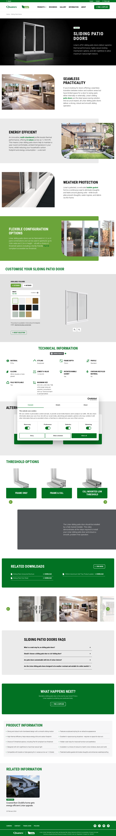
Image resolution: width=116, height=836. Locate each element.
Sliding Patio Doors (16, 14)
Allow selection (58, 435)
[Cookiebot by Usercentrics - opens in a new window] (89, 399)
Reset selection (19, 332)
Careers (91, 1)
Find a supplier (103, 7)
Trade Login (107, 1)
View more (99, 566)
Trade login (27, 826)
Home (8, 14)
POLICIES (36, 826)
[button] (58, 647)
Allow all (84, 435)
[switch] (47, 428)
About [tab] (86, 405)
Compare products (58, 353)
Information (73, 7)
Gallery (63, 7)
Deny (32, 435)
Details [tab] (58, 405)
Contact (98, 1)
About (83, 7)
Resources (53, 7)
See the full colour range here (23, 325)
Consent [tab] (30, 405)
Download (48, 574)
